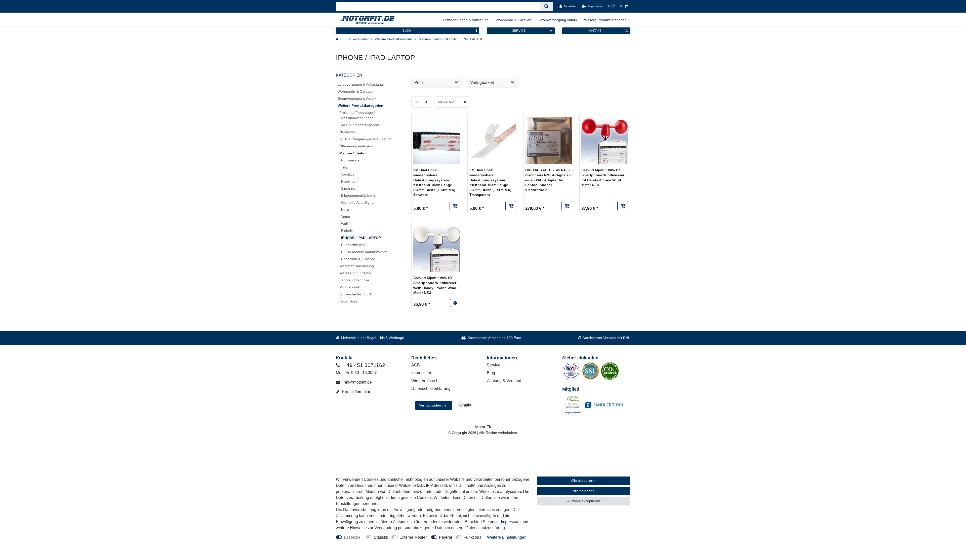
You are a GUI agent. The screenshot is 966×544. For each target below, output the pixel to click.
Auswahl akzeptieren (583, 501)
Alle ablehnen (583, 491)
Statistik (381, 537)
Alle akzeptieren (583, 481)
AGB (415, 365)
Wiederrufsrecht (425, 381)
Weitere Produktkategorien (605, 20)
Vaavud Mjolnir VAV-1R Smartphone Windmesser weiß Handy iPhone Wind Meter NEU (434, 285)
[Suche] (546, 6)
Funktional (473, 537)
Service (493, 365)
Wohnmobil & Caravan (513, 20)
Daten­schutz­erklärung (485, 528)
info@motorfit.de (357, 382)
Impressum (421, 373)
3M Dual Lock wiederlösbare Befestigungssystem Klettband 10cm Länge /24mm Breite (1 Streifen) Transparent (490, 182)
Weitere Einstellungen (507, 537)
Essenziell (353, 537)
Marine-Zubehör (429, 39)
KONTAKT (594, 30)
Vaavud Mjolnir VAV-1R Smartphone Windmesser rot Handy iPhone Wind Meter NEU (602, 177)
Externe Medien (413, 537)
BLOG (407, 30)
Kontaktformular (355, 392)
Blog (491, 373)
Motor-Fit (483, 427)
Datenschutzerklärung (431, 388)
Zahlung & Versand (504, 381)
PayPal (445, 537)
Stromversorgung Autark (557, 20)
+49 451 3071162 (363, 365)
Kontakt (464, 405)
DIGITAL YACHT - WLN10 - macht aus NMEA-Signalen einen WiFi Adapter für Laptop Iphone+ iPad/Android (548, 180)
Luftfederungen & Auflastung (466, 20)
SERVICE (519, 30)
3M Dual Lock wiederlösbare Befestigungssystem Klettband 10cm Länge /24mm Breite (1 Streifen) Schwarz (434, 182)
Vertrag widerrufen (434, 405)
